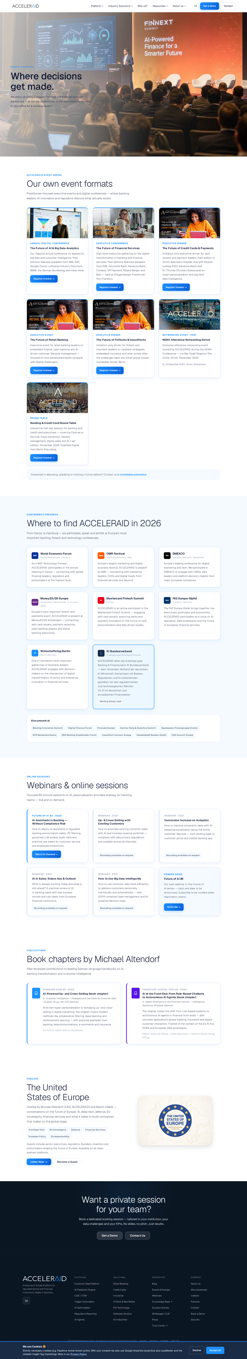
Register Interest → (43, 278)
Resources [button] (159, 6)
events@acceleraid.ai (133, 474)
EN (172, 1340)
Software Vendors (122, 1313)
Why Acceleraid (199, 1289)
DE (195, 6)
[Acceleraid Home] (44, 1278)
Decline (197, 1350)
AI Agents (79, 1319)
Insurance (118, 1295)
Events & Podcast (161, 1289)
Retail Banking (120, 1283)
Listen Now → (39, 1161)
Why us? (142, 6)
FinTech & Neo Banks (124, 1301)
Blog (154, 1283)
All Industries (120, 1319)
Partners (195, 1301)
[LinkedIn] (26, 1300)
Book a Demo (198, 1313)
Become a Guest (67, 1161)
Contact (228, 6)
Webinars (157, 1295)
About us (178, 6)
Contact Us (137, 1235)
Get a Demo (209, 6)
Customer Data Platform (86, 1283)
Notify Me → (173, 907)
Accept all (215, 1350)
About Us (195, 1283)
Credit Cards (119, 1289)
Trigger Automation (84, 1301)
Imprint (142, 1340)
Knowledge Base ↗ (162, 1301)
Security (195, 1319)
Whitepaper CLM (161, 1313)
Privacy (153, 1340)
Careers (195, 1295)
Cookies (164, 1340)
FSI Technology (121, 1307)
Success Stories (160, 1307)
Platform (96, 6)
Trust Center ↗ (160, 1325)
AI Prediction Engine (84, 1289)
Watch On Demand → (46, 854)
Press (155, 1319)
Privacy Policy (79, 1354)
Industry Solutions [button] (119, 6)
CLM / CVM (80, 1295)
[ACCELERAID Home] (26, 6)
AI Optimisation (82, 1307)
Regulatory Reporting (85, 1313)
